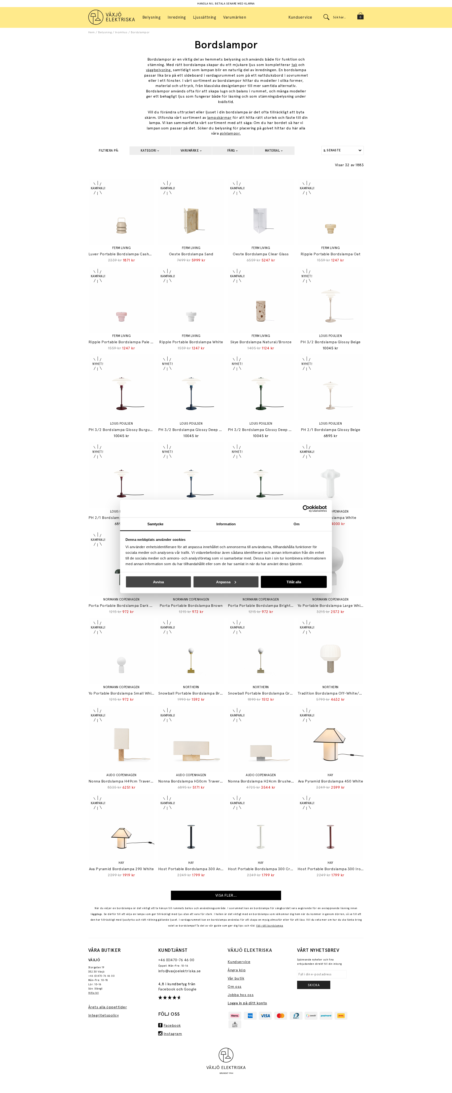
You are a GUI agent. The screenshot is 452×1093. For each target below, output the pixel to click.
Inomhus (121, 32)
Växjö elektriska (250, 950)
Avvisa (158, 582)
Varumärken (234, 17)
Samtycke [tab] (155, 524)
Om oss (235, 986)
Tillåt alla (294, 582)
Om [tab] (296, 524)
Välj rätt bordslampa (269, 925)
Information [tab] (226, 524)
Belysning (105, 32)
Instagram (173, 1033)
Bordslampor (140, 32)
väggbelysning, (159, 70)
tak (294, 64)
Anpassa (223, 582)
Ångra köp (237, 970)
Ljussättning (204, 17)
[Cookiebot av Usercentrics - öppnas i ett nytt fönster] (306, 508)
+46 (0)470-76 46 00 (101, 975)
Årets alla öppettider (107, 1007)
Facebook (167, 989)
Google (190, 989)
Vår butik (236, 978)
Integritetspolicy (103, 1015)
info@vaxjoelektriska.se (179, 971)
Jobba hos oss (241, 995)
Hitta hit (93, 992)
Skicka (314, 985)
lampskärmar (219, 117)
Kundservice (300, 17)
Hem (91, 32)
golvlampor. (230, 133)
